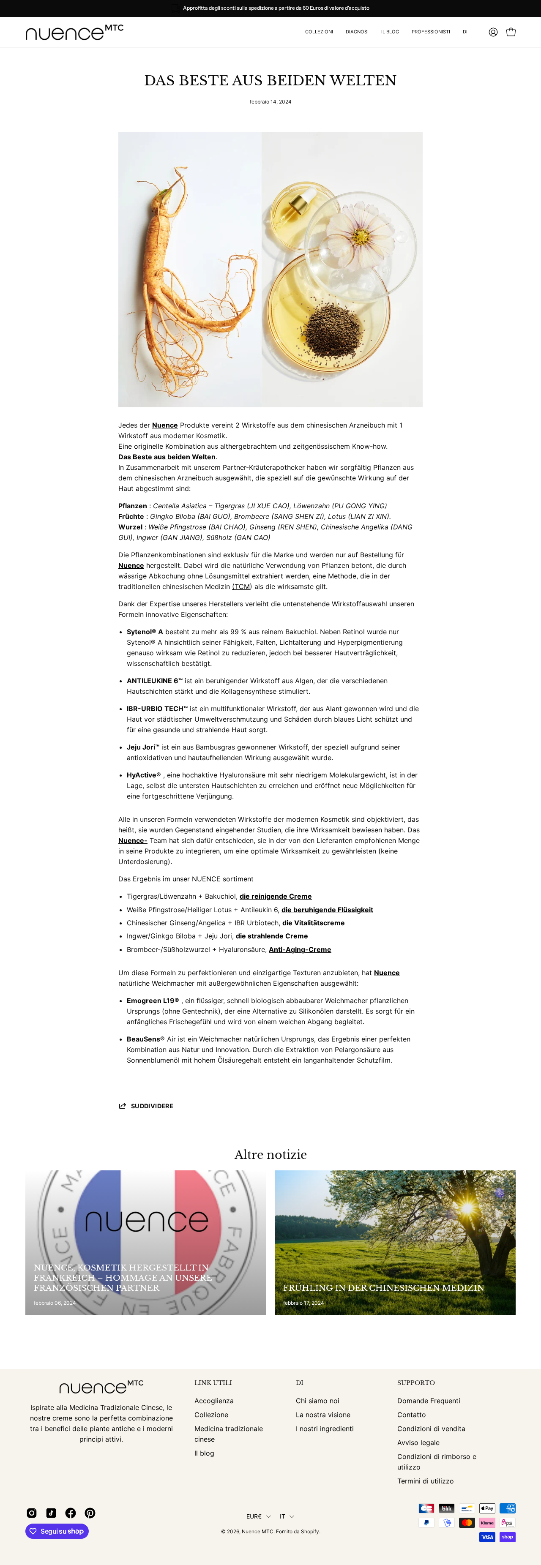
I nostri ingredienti (325, 1428)
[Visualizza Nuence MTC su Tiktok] (51, 1513)
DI (299, 1383)
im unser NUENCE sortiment (208, 879)
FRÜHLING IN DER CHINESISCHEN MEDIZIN (383, 1288)
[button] (430, 32)
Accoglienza (214, 1400)
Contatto (411, 1414)
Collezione (211, 1414)
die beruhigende (308, 909)
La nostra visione (323, 1414)
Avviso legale (418, 1442)
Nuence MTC (257, 1531)
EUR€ (254, 1516)
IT (283, 1516)
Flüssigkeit (354, 909)
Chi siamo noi (317, 1400)
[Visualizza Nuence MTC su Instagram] (31, 1513)
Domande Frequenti (428, 1400)
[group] (270, 8)
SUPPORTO (416, 1383)
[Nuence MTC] (78, 32)
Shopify (310, 1531)
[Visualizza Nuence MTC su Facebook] (70, 1513)
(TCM (241, 586)
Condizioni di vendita (431, 1428)
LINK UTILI (213, 1383)
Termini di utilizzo (425, 1481)
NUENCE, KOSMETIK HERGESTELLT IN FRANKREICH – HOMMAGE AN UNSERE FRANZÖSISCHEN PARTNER (123, 1277)
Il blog (204, 1453)
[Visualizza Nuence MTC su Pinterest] (90, 1513)
